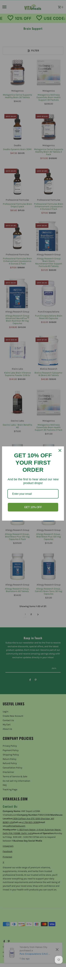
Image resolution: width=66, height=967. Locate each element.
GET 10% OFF (33, 507)
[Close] (60, 450)
